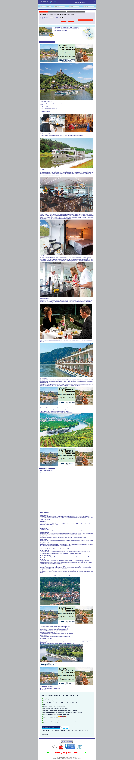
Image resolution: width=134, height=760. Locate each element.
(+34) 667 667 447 (85, 1)
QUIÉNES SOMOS (54, 746)
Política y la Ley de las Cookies (67, 753)
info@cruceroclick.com (81, 2)
